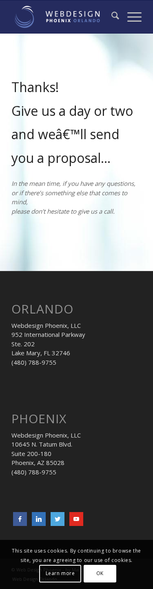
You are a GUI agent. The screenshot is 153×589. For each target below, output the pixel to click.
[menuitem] (111, 16)
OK (100, 573)
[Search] (111, 16)
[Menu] (130, 16)
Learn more (60, 573)
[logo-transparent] (63, 16)
